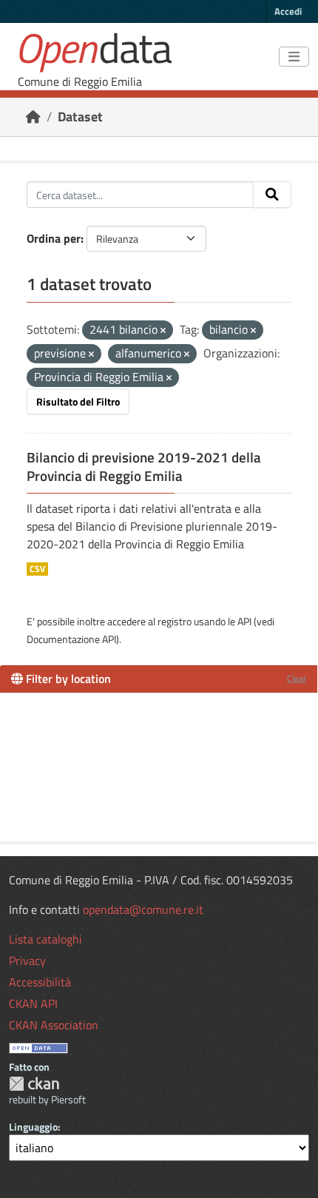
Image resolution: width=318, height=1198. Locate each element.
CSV (37, 569)
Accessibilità (40, 982)
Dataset (80, 117)
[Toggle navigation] (294, 57)
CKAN (34, 1083)
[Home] (33, 117)
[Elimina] (163, 331)
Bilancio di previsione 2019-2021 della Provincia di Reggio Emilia (144, 466)
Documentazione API (71, 639)
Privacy (27, 960)
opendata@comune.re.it (143, 909)
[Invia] (272, 194)
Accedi (288, 11)
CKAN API (33, 1003)
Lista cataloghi (45, 939)
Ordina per (54, 238)
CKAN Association (53, 1025)
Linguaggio (33, 1126)
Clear (296, 678)
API (244, 621)
